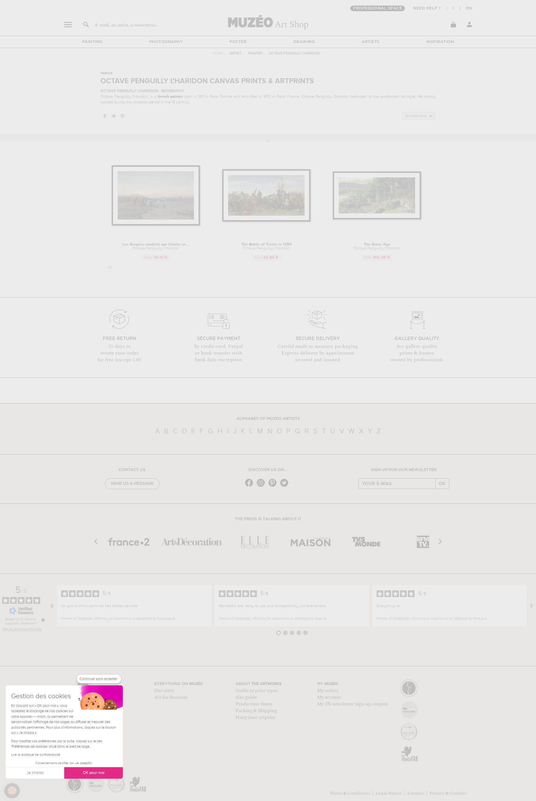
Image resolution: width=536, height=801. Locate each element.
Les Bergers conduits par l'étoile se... (156, 246)
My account (329, 697)
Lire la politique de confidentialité (35, 755)
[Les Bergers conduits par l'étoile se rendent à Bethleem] (156, 224)
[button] (12, 790)
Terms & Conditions (350, 793)
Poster (238, 42)
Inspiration (440, 42)
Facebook (104, 115)
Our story (164, 690)
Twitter (113, 115)
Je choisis (35, 773)
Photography (166, 42)
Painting (92, 42)
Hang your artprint (255, 717)
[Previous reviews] (52, 606)
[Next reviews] (531, 606)
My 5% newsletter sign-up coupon (352, 704)
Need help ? (427, 8)
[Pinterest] (274, 486)
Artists (371, 42)
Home (218, 53)
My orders (327, 690)
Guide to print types (256, 690)
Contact (416, 793)
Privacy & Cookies (448, 793)
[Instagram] (262, 486)
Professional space (377, 8)
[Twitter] (285, 486)
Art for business (171, 697)
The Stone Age (376, 246)
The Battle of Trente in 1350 (266, 246)
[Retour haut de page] (110, 268)
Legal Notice (389, 793)
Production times (254, 704)
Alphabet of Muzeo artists (268, 418)
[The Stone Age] (377, 218)
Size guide (246, 697)
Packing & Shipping (256, 710)
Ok (442, 483)
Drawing (304, 42)
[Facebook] (250, 486)
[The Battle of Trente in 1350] (266, 220)
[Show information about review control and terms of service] (43, 620)
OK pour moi (93, 773)
